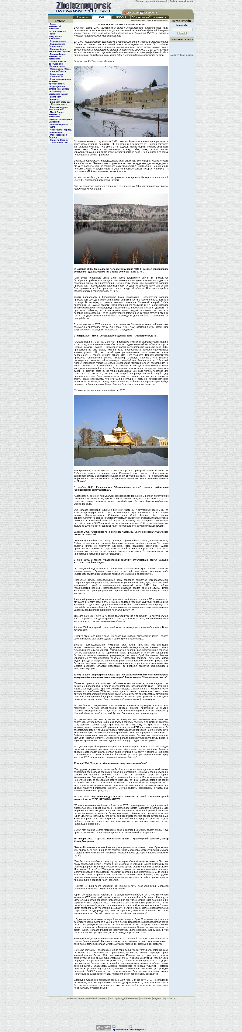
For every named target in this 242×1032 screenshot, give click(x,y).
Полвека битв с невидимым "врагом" (60, 50)
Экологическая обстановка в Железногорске (57, 63)
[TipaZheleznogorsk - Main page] (84, 13)
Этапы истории (58, 41)
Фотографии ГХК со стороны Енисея (60, 70)
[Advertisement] (121, 1012)
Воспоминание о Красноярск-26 (58, 108)
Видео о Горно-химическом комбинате (57, 56)
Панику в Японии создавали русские (59, 141)
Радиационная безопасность (57, 45)
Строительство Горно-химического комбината (57, 34)
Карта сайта (182, 25)
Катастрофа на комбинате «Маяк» (58, 93)
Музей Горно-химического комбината (56, 114)
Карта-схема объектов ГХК (56, 75)
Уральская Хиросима (55, 98)
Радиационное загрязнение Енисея (59, 87)
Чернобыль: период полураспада (60, 131)
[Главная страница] (82, 18)
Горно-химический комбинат (55, 26)
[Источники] (159, 18)
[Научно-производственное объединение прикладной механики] (121, 18)
